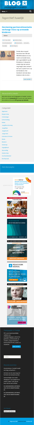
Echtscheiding (6, 119)
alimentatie (19, 43)
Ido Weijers (14, 46)
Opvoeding (5, 150)
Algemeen (4, 111)
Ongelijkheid (5, 147)
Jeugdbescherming (7, 125)
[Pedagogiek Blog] (17, 4)
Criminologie (5, 117)
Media (3, 139)
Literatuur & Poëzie (7, 136)
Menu (3, 11)
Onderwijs (4, 145)
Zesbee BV (29, 421)
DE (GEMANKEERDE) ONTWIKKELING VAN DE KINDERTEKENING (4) (12, 394)
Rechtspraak (5, 158)
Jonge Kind (5, 133)
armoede (26, 43)
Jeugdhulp (5, 128)
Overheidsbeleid (7, 43)
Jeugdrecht (5, 131)
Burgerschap (5, 114)
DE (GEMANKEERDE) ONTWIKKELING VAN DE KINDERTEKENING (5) (12, 388)
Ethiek (3, 122)
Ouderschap (18, 40)
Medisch (4, 142)
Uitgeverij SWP (14, 421)
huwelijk (4, 46)
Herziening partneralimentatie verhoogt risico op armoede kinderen (17, 30)
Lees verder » (28, 79)
